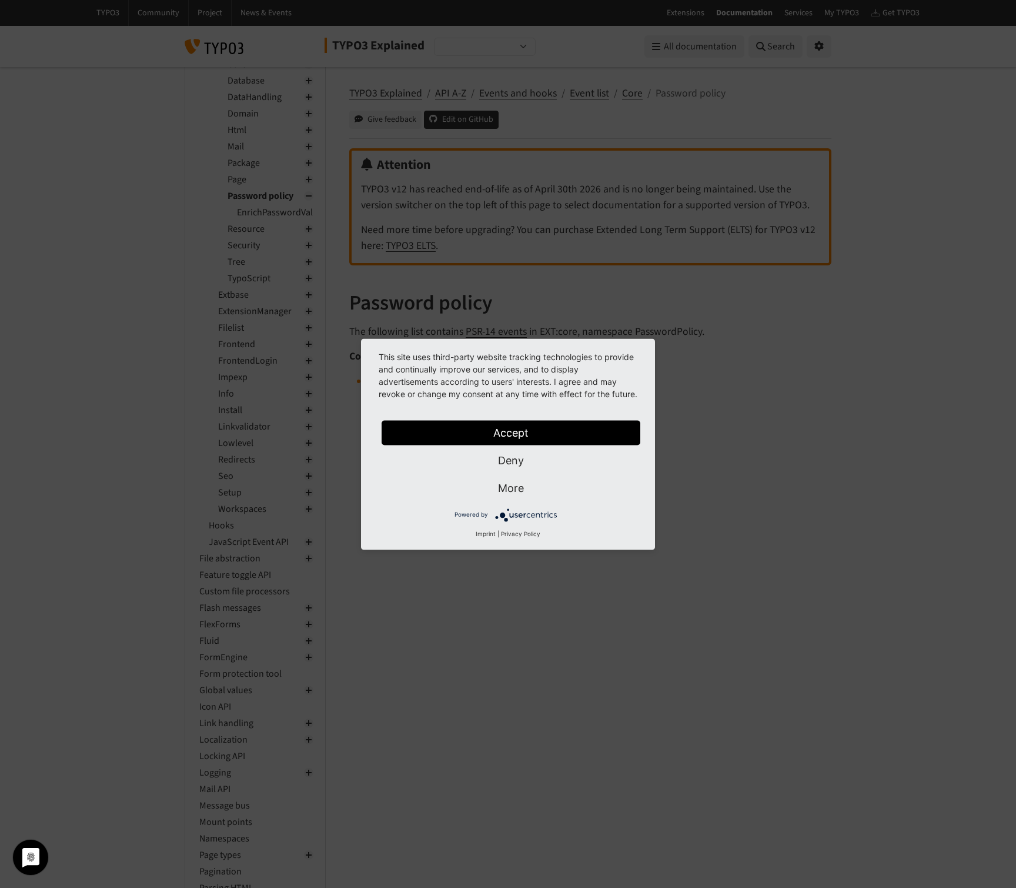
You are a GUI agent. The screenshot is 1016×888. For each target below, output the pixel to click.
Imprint (486, 533)
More (511, 487)
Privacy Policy (520, 533)
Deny (511, 460)
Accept (511, 432)
